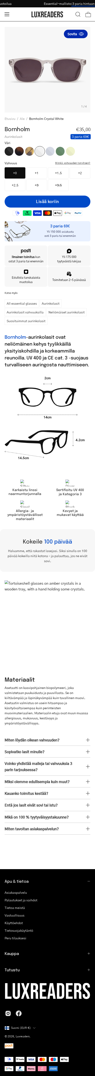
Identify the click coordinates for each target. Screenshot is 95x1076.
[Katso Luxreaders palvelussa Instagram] (8, 1013)
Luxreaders (23, 1036)
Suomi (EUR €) (21, 1028)
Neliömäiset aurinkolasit (66, 312)
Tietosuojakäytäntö (19, 930)
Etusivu (10, 118)
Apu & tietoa (17, 881)
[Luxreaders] (47, 14)
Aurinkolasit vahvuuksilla (25, 312)
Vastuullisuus (14, 915)
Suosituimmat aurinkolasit (26, 320)
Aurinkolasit (50, 303)
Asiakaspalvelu (16, 892)
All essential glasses (22, 303)
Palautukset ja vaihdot (21, 900)
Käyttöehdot (14, 922)
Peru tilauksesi (15, 938)
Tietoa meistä (15, 907)
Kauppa (12, 953)
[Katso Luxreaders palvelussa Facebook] (18, 1013)
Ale (22, 118)
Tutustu (12, 969)
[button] (77, 14)
